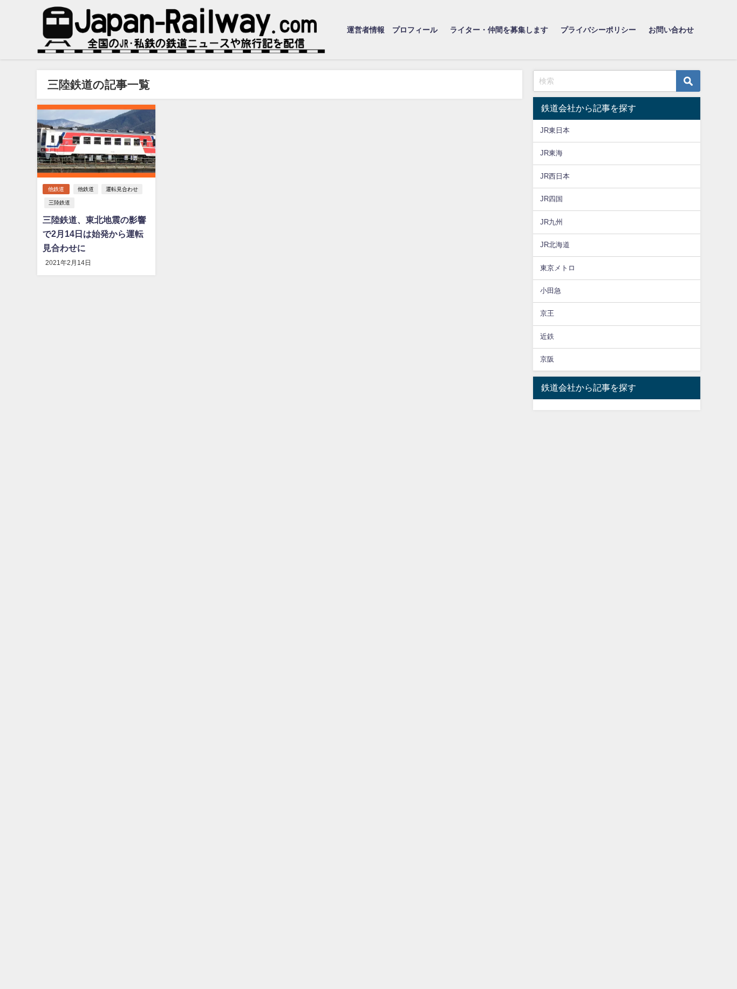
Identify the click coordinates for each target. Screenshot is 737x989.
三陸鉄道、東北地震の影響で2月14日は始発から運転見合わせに (94, 233)
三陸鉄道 (59, 202)
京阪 (547, 359)
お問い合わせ (671, 29)
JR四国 (551, 198)
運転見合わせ (122, 189)
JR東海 (551, 152)
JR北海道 (555, 244)
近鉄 (547, 336)
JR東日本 (555, 130)
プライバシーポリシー (598, 29)
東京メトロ (557, 267)
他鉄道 (56, 189)
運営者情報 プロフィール (392, 29)
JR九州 (551, 222)
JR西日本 (555, 176)
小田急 (550, 290)
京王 (547, 313)
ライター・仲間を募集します (499, 29)
